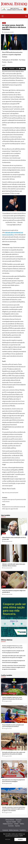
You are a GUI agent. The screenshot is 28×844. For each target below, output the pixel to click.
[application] (14, 68)
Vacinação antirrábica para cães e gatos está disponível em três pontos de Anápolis (13, 656)
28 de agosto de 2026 (7, 812)
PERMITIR (20, 839)
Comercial (5, 830)
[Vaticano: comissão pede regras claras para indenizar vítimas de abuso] (14, 553)
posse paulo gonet (13, 492)
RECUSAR (7, 839)
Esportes (17, 825)
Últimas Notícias (12, 693)
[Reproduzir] (4, 68)
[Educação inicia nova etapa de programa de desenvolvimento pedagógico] (14, 769)
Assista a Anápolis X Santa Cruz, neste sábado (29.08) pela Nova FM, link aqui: (12, 646)
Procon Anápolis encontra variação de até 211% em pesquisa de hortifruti (13, 651)
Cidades (16, 823)
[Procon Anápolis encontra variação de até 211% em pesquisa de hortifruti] (14, 714)
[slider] (23, 68)
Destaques (5, 693)
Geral (4, 23)
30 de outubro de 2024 (7, 541)
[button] (2, 16)
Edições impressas (8, 823)
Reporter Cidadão (11, 821)
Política (22, 823)
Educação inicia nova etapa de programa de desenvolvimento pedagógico (13, 661)
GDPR (21, 835)
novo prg (7, 492)
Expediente (23, 830)
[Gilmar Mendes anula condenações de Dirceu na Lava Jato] (14, 526)
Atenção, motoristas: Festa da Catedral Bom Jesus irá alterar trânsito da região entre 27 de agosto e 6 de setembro (14, 667)
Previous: (14, 499)
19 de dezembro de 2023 (9, 32)
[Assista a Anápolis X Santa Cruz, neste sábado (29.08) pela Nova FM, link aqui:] (14, 686)
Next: (13, 507)
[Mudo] (19, 68)
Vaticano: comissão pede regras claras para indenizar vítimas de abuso (13, 565)
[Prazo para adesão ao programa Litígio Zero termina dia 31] (14, 580)
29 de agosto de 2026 (7, 701)
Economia (11, 825)
